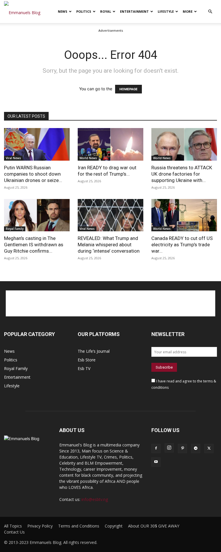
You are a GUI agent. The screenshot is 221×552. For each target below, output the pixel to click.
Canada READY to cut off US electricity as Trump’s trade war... (182, 244)
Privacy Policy (40, 526)
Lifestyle (166, 11)
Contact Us (14, 532)
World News (88, 158)
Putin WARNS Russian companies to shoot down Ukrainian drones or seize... (33, 174)
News (62, 11)
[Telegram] (195, 448)
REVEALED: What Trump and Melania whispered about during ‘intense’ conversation (109, 244)
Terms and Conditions (78, 526)
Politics (83, 11)
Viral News (13, 158)
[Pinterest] (182, 448)
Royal (105, 11)
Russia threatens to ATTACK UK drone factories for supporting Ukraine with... (181, 174)
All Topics (13, 526)
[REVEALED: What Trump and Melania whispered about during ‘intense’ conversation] (110, 215)
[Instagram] (169, 448)
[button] (210, 11)
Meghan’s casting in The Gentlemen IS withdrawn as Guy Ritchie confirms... (33, 244)
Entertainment (134, 11)
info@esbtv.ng (94, 499)
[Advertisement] (110, 303)
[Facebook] (156, 448)
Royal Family (15, 229)
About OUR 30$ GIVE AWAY (153, 526)
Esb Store (87, 360)
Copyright (114, 526)
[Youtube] (156, 462)
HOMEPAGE (128, 89)
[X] (209, 448)
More (188, 11)
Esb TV (84, 368)
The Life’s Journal (94, 351)
